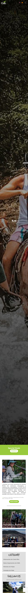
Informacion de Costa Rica (11, 559)
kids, (3, 498)
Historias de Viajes (9, 566)
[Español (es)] (22, 2)
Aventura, (5, 497)
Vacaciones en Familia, (18, 497)
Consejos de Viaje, (9, 498)
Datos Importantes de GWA (11, 563)
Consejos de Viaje (8, 570)
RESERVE (14, 451)
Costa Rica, (10, 497)
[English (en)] (20, 2)
